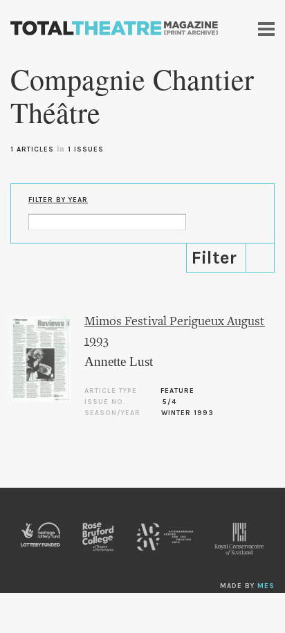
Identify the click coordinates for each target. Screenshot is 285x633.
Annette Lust (118, 361)
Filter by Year (58, 200)
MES (266, 586)
